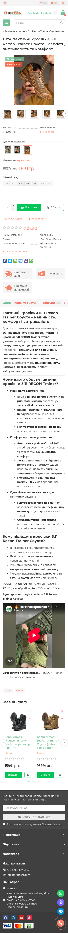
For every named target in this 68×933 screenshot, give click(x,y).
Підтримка (11, 844)
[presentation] (3, 113)
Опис (7, 303)
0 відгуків (30, 227)
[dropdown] (5, 3)
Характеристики (27, 303)
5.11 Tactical (47, 131)
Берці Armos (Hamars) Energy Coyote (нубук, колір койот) (48, 742)
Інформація (11, 835)
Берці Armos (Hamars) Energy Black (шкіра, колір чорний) (17, 742)
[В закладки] (29, 711)
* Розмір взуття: (13, 177)
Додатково (11, 854)
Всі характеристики (15, 251)
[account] (63, 3)
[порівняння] (29, 718)
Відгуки (51, 303)
